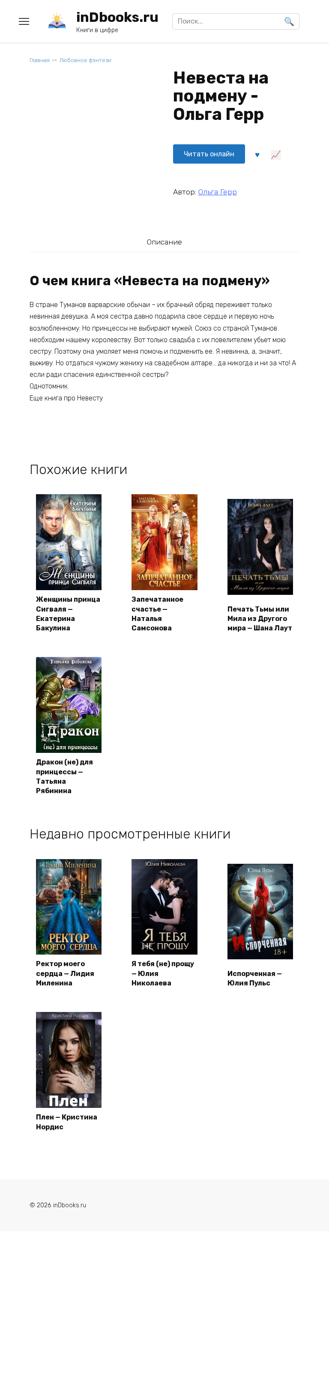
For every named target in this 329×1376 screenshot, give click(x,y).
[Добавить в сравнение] (276, 154)
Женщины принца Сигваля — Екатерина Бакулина (68, 613)
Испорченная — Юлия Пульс (254, 978)
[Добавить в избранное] (257, 154)
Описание (164, 242)
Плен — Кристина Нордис (66, 1122)
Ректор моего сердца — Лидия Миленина (65, 973)
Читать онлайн (209, 154)
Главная (40, 60)
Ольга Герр (217, 192)
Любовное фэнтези (85, 60)
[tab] (164, 242)
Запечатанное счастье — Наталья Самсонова (157, 613)
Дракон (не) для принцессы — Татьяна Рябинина (64, 776)
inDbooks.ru (117, 17)
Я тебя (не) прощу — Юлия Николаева (163, 973)
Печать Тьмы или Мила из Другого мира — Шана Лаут (259, 619)
